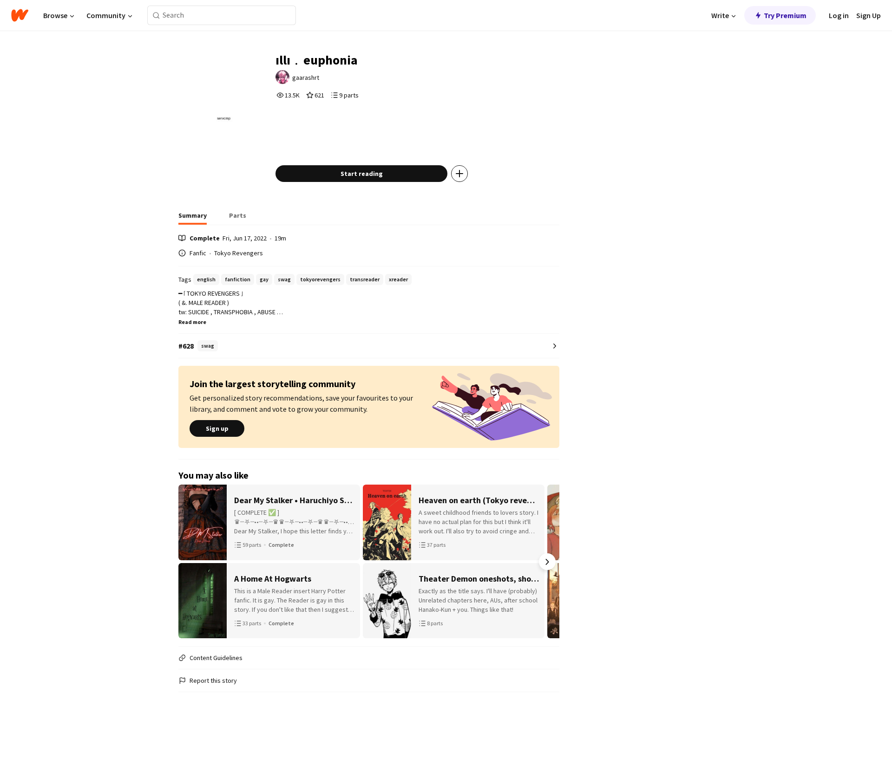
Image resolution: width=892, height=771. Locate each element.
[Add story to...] (459, 173)
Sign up (217, 428)
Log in (839, 15)
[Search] (156, 15)
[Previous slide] (190, 561)
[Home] (19, 15)
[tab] (192, 218)
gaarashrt (305, 77)
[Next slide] (547, 561)
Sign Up (868, 15)
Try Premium (785, 15)
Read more (192, 321)
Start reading (362, 173)
